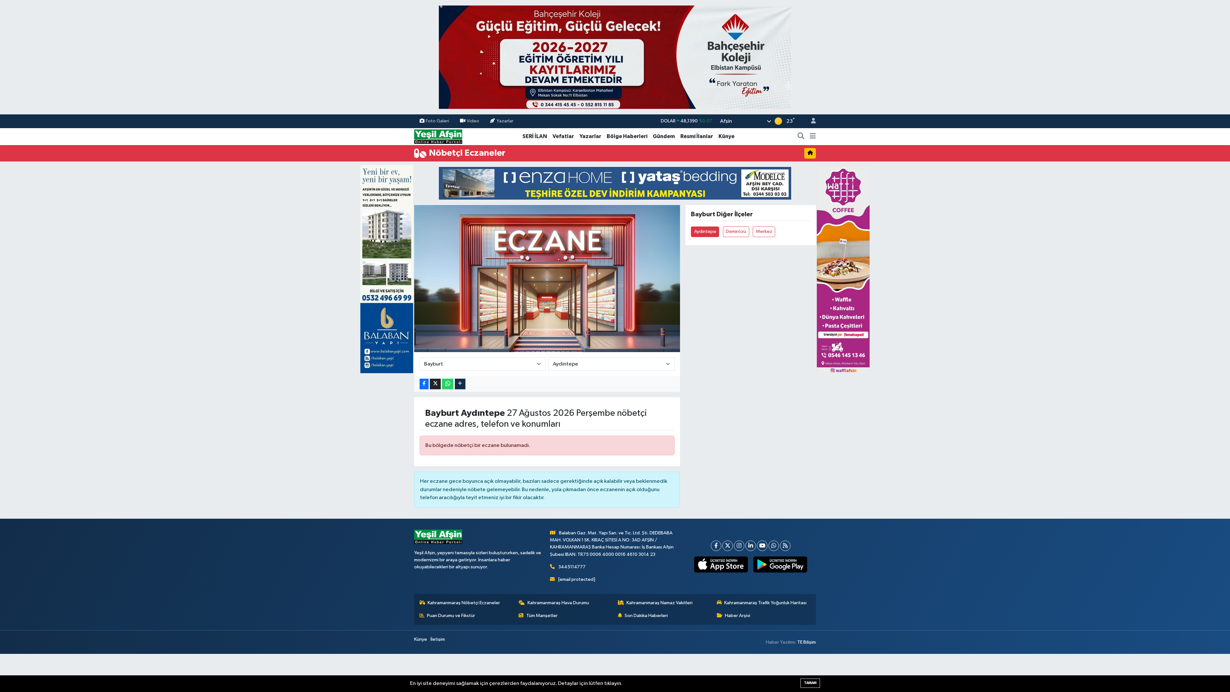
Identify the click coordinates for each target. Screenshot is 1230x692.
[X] (727, 545)
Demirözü (736, 231)
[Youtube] (762, 545)
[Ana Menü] (813, 136)
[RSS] (785, 545)
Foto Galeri (437, 121)
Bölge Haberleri (627, 136)
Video (473, 121)
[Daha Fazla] (460, 384)
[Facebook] (716, 545)
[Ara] (801, 136)
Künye (726, 136)
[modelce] (615, 183)
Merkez (764, 231)
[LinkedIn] (750, 545)
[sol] (386, 269)
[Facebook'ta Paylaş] (424, 384)
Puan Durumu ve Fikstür (451, 615)
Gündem (664, 136)
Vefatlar (563, 136)
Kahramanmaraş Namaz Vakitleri (660, 602)
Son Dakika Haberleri (646, 615)
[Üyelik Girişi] (811, 121)
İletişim (437, 639)
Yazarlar (504, 121)
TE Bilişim (806, 642)
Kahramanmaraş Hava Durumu (558, 602)
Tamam (810, 683)
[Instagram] (739, 545)
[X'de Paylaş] (435, 384)
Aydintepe (705, 231)
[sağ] (843, 269)
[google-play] (780, 564)
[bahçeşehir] (615, 57)
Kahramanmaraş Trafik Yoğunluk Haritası (765, 602)
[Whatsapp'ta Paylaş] (447, 384)
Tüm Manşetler (542, 615)
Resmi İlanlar (696, 136)
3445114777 (572, 566)
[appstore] (721, 564)
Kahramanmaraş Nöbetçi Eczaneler (464, 602)
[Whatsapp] (773, 545)
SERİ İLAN (534, 136)
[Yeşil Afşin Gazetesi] (438, 136)
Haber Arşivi (737, 615)
